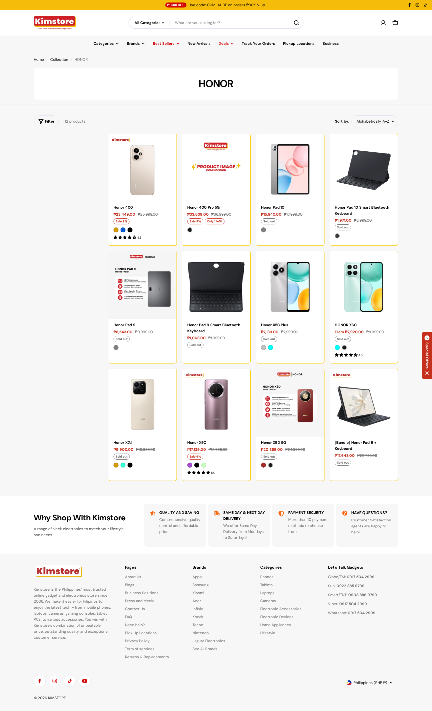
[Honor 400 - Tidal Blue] (123, 229)
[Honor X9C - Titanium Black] (196, 465)
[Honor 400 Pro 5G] (216, 167)
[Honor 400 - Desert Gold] (116, 229)
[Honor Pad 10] (290, 167)
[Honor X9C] (216, 403)
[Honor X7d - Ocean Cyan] (123, 465)
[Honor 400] (142, 167)
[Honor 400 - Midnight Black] (130, 229)
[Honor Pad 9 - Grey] (116, 347)
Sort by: (342, 121)
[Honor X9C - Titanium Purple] (189, 465)
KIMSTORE (57, 697)
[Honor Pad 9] (142, 285)
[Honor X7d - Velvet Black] (130, 465)
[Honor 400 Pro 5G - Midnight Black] (189, 229)
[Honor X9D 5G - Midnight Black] (270, 465)
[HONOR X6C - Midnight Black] (344, 347)
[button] (427, 355)
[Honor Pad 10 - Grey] (263, 229)
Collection (59, 59)
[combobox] (216, 23)
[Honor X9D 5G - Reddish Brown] (263, 465)
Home (39, 59)
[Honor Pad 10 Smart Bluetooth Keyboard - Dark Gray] (337, 235)
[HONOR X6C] (364, 285)
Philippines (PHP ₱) (370, 682)
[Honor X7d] (142, 403)
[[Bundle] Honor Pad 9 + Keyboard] (364, 403)
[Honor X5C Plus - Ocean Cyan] (270, 347)
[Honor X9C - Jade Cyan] (203, 465)
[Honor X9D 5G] (290, 403)
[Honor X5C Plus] (290, 285)
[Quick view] (169, 145)
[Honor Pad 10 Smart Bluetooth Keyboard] (364, 167)
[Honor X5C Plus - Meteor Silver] (263, 347)
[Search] (297, 23)
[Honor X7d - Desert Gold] (116, 465)
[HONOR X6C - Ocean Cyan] (337, 347)
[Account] (383, 23)
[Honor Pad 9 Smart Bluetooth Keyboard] (216, 285)
